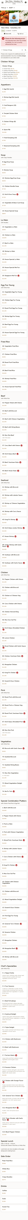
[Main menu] (2, 2)
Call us (21, 33)
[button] (14, 72)
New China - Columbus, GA (14, 1)
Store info (8, 33)
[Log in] (25, 2)
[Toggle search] (25, 50)
